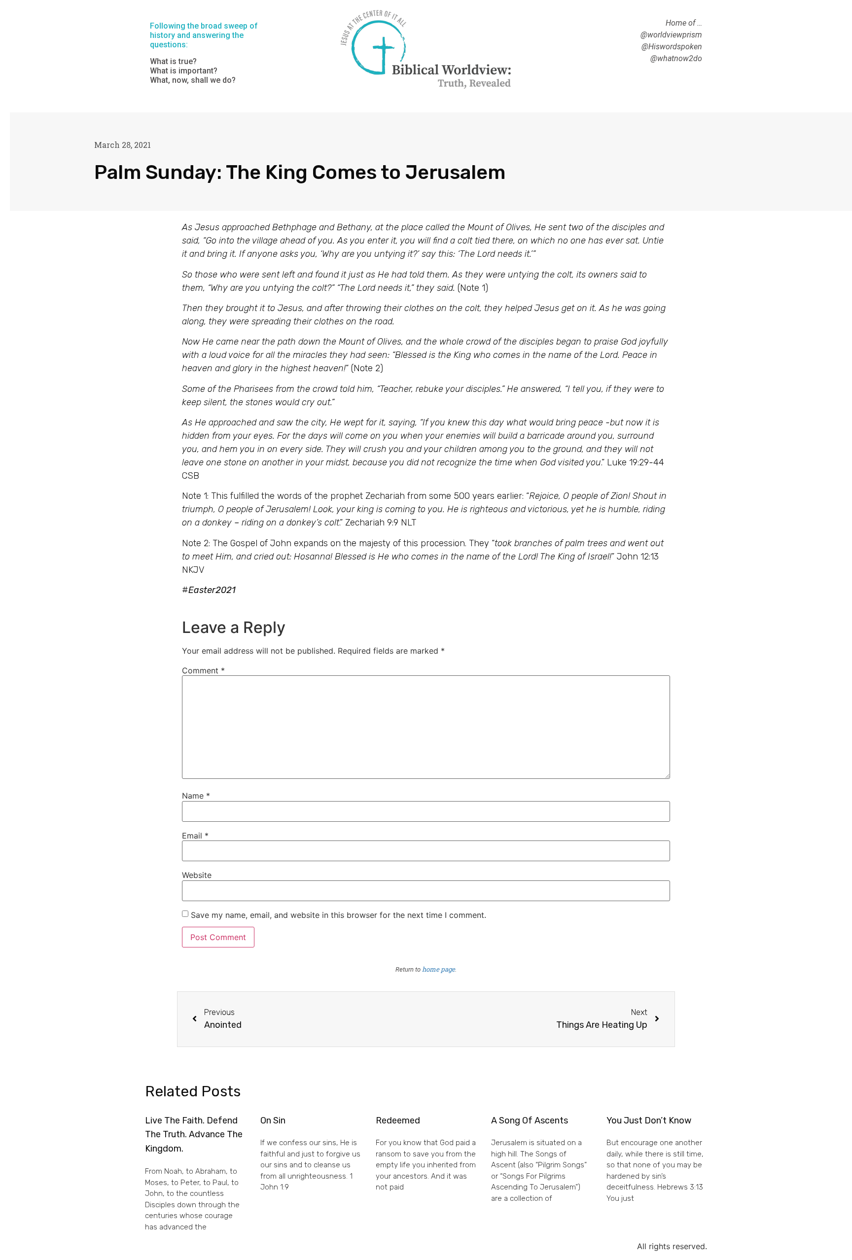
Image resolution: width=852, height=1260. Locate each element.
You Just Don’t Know (648, 1120)
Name (196, 796)
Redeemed (398, 1120)
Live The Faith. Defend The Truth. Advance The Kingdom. (194, 1135)
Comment (203, 670)
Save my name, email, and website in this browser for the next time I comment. (338, 915)
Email (195, 836)
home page (438, 969)
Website (197, 875)
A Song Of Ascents (529, 1120)
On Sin (272, 1120)
